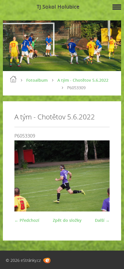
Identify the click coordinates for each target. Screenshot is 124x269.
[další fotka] (100, 176)
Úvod (13, 79)
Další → (102, 220)
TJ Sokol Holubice (58, 6)
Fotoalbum (37, 80)
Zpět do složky (67, 220)
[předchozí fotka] (23, 176)
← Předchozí (26, 220)
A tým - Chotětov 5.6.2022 (82, 80)
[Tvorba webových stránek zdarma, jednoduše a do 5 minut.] (46, 260)
